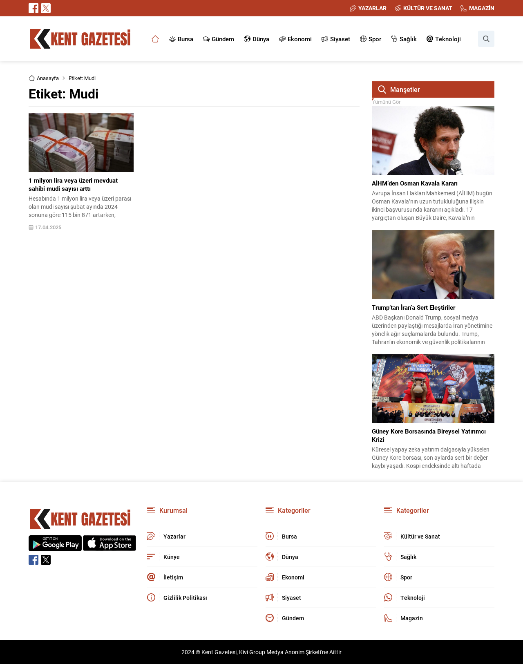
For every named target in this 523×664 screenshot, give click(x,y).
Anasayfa (48, 78)
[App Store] (109, 546)
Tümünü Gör (386, 101)
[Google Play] (55, 546)
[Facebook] (33, 8)
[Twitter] (46, 8)
